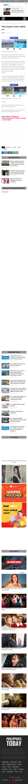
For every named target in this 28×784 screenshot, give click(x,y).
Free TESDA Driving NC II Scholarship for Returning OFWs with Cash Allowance (18, 420)
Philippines (5, 149)
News (19, 147)
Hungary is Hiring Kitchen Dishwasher (16, 412)
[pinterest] (25, 1)
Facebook (11, 118)
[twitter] (21, 1)
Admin (3, 32)
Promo (9, 766)
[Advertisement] (14, 289)
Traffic (3, 771)
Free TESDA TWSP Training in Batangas (17, 405)
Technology (20, 769)
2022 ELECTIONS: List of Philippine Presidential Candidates (16, 180)
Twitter (17, 118)
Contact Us (12, 1)
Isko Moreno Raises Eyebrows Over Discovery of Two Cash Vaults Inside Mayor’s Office (17, 172)
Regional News (16, 766)
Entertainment (13, 762)
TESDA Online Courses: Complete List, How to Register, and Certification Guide (18, 357)
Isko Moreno (7, 23)
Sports (10, 769)
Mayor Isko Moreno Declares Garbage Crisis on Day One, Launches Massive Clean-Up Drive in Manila (17, 163)
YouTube (8, 120)
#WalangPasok (5, 762)
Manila (14, 147)
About (7, 1)
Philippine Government (11, 764)
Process (4, 766)
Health (19, 762)
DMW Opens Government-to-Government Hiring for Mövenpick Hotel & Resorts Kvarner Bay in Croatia (17, 373)
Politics (19, 764)
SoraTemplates (11, 780)
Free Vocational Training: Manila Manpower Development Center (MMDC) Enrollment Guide (18, 390)
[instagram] (23, 1)
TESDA (15, 769)
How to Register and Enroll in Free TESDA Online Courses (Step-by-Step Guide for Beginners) (17, 429)
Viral (20, 771)
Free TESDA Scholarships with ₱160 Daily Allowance (17, 364)
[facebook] (18, 1)
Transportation (10, 771)
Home (3, 1)
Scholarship (4, 769)
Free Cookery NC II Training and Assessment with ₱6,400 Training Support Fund (18, 398)
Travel (16, 771)
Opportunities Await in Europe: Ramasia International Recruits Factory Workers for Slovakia (18, 382)
